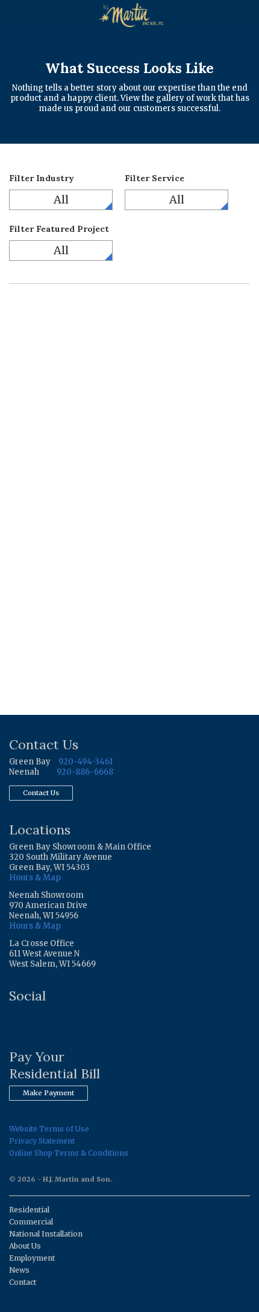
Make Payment (48, 1093)
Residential (29, 1209)
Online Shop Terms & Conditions (68, 1152)
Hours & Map (35, 877)
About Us (25, 1245)
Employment (32, 1257)
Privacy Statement (42, 1140)
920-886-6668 (85, 772)
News (19, 1270)
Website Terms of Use (49, 1128)
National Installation (46, 1233)
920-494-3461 (85, 762)
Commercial (31, 1221)
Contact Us (41, 793)
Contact (22, 1282)
